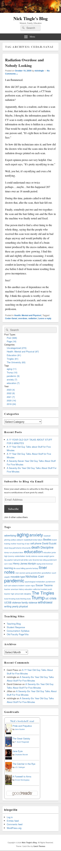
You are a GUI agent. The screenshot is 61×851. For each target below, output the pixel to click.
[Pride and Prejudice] (8, 733)
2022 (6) (11, 393)
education (33, 551)
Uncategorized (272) (16, 348)
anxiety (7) (12, 379)
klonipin (32, 563)
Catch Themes (39, 846)
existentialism (20, 556)
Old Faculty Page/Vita (17, 634)
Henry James (20, 563)
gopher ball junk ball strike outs (19, 560)
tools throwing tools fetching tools (17, 598)
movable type (18, 576)
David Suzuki (49, 543)
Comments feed (14, 824)
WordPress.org (14, 828)
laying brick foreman (45, 563)
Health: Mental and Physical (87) (23, 351)
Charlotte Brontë (21, 754)
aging (23, 534)
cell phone (35, 543)
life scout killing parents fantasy (26, 568)
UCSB (7, 602)
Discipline (47, 547)
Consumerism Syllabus (18, 630)
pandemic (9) (13, 376)
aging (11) (11, 368)
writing (7, 606)
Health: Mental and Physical (27, 315)
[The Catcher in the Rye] (8, 771)
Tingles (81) (12, 358)
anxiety (36, 535)
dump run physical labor (13, 552)
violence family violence (24, 602)
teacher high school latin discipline (17, 593)
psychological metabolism (35, 581)
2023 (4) (11, 389)
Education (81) (14, 355)
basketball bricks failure (33, 539)
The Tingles (43, 593)
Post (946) (12, 337)
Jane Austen (20, 729)
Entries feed (13, 820)
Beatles (47, 539)
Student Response (16, 627)
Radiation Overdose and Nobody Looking (24, 62)
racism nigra (30, 585)
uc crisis (50, 598)
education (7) (13, 383)
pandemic (14, 580)
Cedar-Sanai (11, 318)
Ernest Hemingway (22, 780)
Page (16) (11, 341)
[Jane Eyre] (8, 758)
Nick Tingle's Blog (30, 18)
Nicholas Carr (35, 576)
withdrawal (45, 602)
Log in (10, 817)
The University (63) (16, 362)
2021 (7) (11, 396)
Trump (38, 597)
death (35, 547)
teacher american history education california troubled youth (28, 589)
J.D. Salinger (20, 767)
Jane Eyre (18, 751)
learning (8, 568)
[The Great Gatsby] (8, 745)
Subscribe (13, 509)
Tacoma (48, 585)
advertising (10, 535)
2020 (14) (11, 400)
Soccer (39, 585)
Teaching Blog (14, 623)
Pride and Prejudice (22, 725)
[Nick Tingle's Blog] (30, 12)
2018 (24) (11, 404)
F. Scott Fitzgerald (22, 742)
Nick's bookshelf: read (22, 721)
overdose (22, 318)
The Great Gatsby (21, 738)
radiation (32, 318)
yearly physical (20, 606)
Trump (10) (12, 372)
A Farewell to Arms (22, 776)
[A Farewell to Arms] (8, 784)
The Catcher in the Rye (24, 763)
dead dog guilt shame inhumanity (17, 548)
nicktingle (39, 70)
